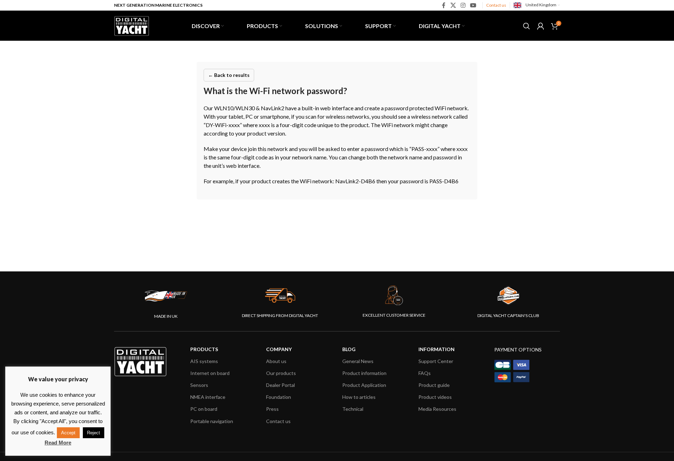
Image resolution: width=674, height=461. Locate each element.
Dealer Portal (280, 385)
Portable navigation (211, 421)
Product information (364, 373)
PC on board (203, 409)
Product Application (364, 385)
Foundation (278, 397)
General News (358, 361)
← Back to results (229, 75)
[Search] (527, 26)
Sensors (199, 385)
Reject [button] (93, 432)
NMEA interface (207, 397)
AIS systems (204, 361)
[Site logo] (131, 25)
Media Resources (437, 409)
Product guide (434, 385)
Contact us (496, 5)
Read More (58, 443)
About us (276, 361)
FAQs (424, 373)
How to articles (359, 397)
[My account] (541, 26)
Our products (281, 373)
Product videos (435, 397)
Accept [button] (68, 432)
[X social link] (453, 5)
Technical (352, 409)
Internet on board (210, 373)
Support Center (435, 361)
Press (272, 409)
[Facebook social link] (444, 5)
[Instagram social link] (463, 5)
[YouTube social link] (473, 5)
